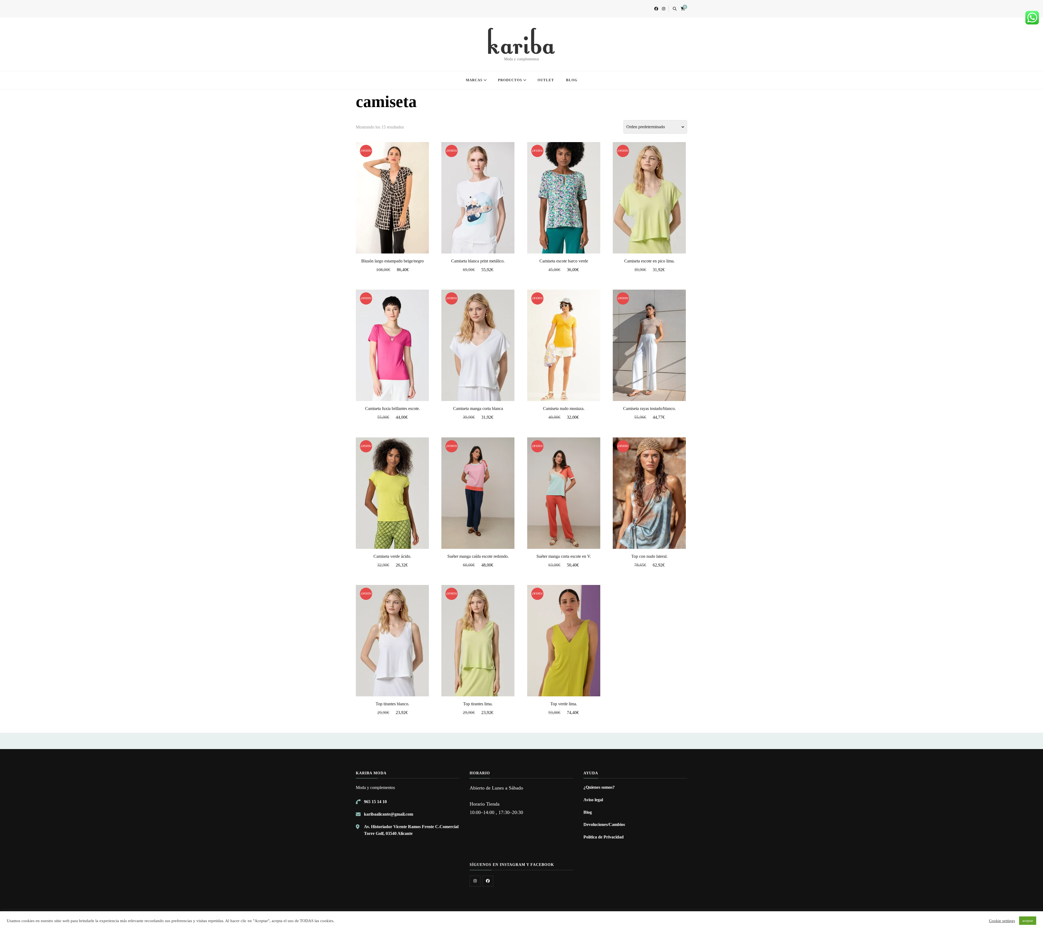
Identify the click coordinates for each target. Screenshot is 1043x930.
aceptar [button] (1027, 921)
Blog (587, 812)
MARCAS (474, 80)
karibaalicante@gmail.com (388, 814)
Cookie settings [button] (1002, 921)
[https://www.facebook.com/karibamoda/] (487, 881)
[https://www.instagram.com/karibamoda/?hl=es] (475, 881)
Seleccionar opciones (392, 197)
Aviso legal (593, 799)
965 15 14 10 (375, 801)
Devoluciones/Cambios (604, 824)
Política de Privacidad (603, 837)
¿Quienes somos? (599, 787)
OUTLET (546, 80)
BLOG (571, 80)
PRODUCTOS (510, 80)
